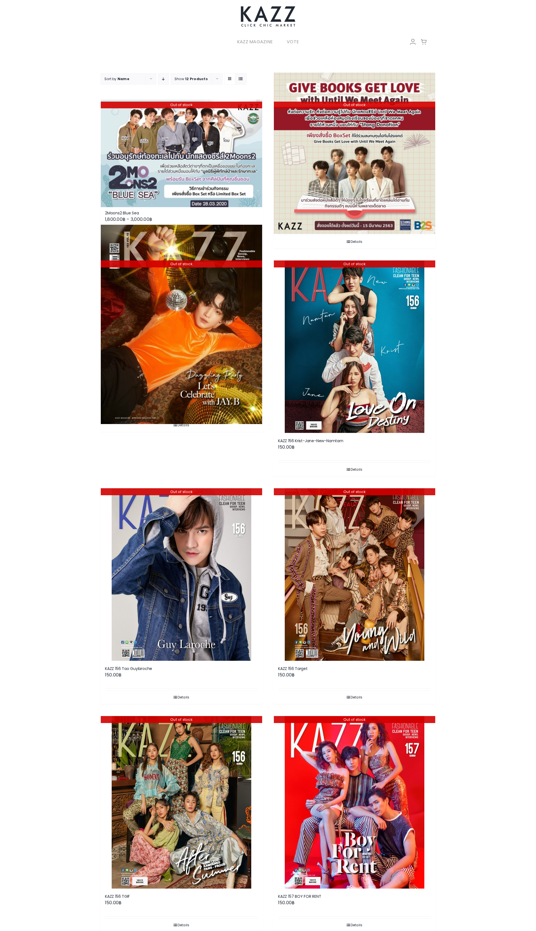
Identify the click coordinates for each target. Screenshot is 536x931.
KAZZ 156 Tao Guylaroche (128, 668)
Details (357, 241)
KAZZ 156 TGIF (117, 896)
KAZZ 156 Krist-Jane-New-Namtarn (310, 441)
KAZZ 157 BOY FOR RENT (299, 896)
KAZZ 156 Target (293, 668)
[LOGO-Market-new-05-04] (268, 7)
